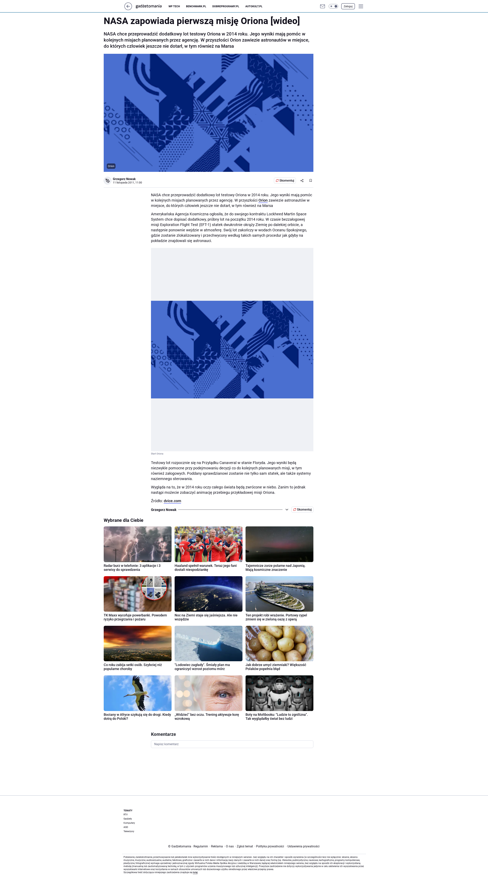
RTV (126, 814)
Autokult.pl (253, 6)
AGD (126, 827)
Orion (263, 200)
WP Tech (174, 6)
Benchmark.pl (196, 6)
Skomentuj (286, 180)
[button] (333, 6)
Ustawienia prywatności (302, 846)
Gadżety (128, 818)
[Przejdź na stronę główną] (128, 9)
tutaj (195, 872)
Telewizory (129, 831)
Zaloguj (348, 6)
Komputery (129, 823)
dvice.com (172, 501)
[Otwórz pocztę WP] (322, 6)
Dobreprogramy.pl (225, 6)
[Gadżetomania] (152, 6)
